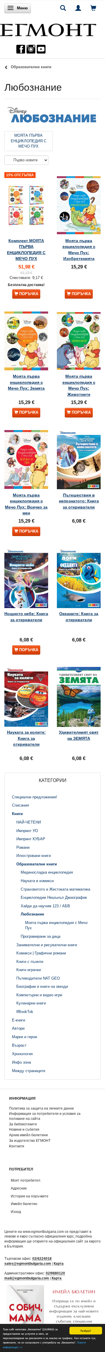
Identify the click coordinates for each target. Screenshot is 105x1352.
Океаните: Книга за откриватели (78, 616)
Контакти (16, 1146)
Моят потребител (25, 1180)
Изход (16, 1212)
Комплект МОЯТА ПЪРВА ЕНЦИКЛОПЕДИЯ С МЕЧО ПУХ (26, 249)
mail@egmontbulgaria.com (26, 1278)
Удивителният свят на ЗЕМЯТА (79, 735)
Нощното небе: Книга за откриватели (26, 616)
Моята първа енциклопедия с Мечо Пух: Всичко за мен (26, 504)
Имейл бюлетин (24, 1204)
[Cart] (93, 7)
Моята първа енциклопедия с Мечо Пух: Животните (78, 385)
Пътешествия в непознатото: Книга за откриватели (79, 501)
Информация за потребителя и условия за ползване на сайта (44, 1116)
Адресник (19, 1188)
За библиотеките (23, 1124)
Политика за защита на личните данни (41, 1108)
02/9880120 (55, 1273)
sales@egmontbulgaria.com (27, 1263)
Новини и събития (24, 1129)
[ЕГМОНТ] (48, 28)
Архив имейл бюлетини (28, 1135)
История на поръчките (29, 1196)
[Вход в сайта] (78, 7)
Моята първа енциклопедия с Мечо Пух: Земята (26, 382)
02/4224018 (42, 1258)
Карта (59, 1263)
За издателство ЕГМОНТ (29, 1140)
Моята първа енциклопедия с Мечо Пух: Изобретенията (78, 249)
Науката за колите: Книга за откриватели (26, 738)
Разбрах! (85, 1330)
